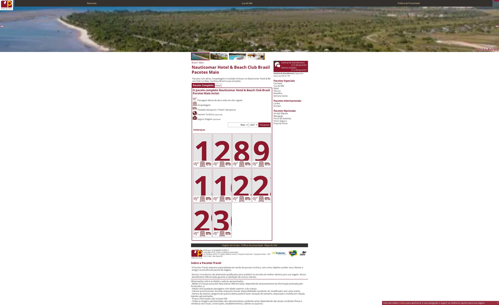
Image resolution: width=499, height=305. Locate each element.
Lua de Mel (247, 3)
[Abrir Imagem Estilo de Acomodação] (256, 56)
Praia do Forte (280, 123)
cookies (402, 302)
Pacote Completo (203, 85)
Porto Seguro (280, 121)
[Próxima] (497, 26)
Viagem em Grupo (231, 245)
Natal (276, 88)
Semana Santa (281, 96)
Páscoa (277, 91)
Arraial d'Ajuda (281, 113)
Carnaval (278, 83)
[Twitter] (497, 0)
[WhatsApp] (495, 0)
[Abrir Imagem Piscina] (237, 56)
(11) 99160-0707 (299, 65)
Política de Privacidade (409, 3)
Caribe (277, 103)
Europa (277, 106)
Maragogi (278, 116)
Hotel (218, 85)
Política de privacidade (252, 245)
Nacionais (92, 3)
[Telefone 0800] (494, 0)
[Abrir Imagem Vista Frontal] (219, 56)
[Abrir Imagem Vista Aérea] (200, 56)
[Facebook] (498, 0)
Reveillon (278, 93)
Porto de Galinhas (282, 118)
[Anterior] (2, 26)
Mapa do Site (270, 245)
